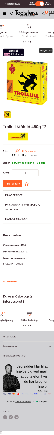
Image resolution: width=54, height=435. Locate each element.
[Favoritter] (44, 14)
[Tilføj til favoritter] (27, 183)
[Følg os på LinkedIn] (16, 417)
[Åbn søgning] (12, 13)
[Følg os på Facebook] (5, 417)
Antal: (6, 172)
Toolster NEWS (12, 4)
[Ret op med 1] (35, 173)
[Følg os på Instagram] (11, 417)
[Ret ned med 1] (15, 173)
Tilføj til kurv (12, 183)
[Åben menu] (4, 13)
